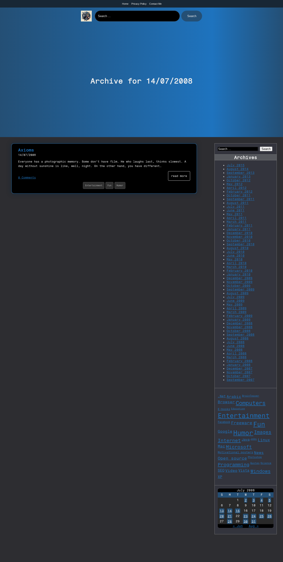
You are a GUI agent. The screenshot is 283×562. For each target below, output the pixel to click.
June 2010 (236, 256)
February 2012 (239, 192)
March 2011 (237, 222)
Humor (120, 185)
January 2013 (238, 176)
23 (246, 516)
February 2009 (239, 316)
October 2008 (238, 331)
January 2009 (238, 320)
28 (230, 521)
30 (246, 521)
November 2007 (239, 372)
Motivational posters (235, 452)
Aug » (254, 526)
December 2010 (239, 233)
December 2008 (239, 323)
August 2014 (238, 169)
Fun (109, 185)
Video (231, 470)
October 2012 (238, 180)
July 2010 (236, 252)
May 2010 (235, 259)
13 (222, 511)
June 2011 (236, 210)
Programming (233, 464)
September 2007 (240, 380)
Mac (221, 446)
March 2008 (237, 357)
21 (230, 516)
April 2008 (237, 353)
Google (225, 431)
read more (179, 176)
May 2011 (235, 214)
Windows (260, 471)
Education (238, 408)
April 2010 (237, 263)
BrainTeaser (250, 395)
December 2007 (239, 368)
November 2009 (239, 282)
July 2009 (236, 297)
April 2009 (237, 308)
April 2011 (237, 218)
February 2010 (239, 271)
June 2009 (236, 301)
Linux (264, 440)
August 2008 (238, 338)
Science (265, 463)
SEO (221, 470)
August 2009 (238, 293)
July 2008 (236, 342)
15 (238, 511)
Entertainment (93, 185)
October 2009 (238, 286)
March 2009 (237, 312)
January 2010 (238, 274)
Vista (243, 470)
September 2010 (240, 244)
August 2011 (238, 203)
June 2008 (236, 346)
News (259, 452)
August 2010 (238, 248)
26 (270, 516)
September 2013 (240, 173)
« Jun (238, 526)
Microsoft (239, 447)
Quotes (255, 463)
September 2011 (240, 199)
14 (230, 511)
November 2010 (239, 237)
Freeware (241, 422)
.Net (222, 396)
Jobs (253, 439)
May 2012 (235, 184)
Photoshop (255, 457)
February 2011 (239, 225)
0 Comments (27, 177)
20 (222, 516)
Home (125, 3)
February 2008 (239, 361)
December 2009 (239, 278)
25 (262, 516)
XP (220, 477)
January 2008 (238, 365)
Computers (251, 403)
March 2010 (237, 267)
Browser (226, 402)
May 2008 (235, 350)
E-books (224, 409)
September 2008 (240, 335)
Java (246, 440)
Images (262, 432)
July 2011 (236, 207)
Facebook (224, 422)
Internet (229, 440)
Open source (232, 458)
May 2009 (235, 304)
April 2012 (237, 188)
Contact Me (155, 3)
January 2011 (238, 229)
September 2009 (240, 289)
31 (254, 521)
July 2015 (236, 165)
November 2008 (239, 327)
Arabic (234, 396)
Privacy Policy (139, 3)
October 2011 (238, 195)
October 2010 (238, 240)
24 (254, 516)
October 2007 (238, 376)
